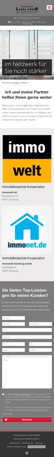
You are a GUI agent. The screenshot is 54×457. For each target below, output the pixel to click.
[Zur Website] (27, 159)
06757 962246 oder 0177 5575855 (28, 18)
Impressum (15, 443)
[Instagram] (27, 453)
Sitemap (39, 443)
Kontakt (16, 82)
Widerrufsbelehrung (16, 446)
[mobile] (49, 7)
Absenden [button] (27, 419)
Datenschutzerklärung (22, 394)
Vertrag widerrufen (36, 446)
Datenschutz (28, 443)
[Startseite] (27, 7)
